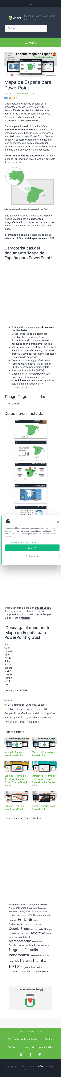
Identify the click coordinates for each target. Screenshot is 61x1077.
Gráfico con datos (31, 713)
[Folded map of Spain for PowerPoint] (30, 493)
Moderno (15, 945)
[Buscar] (51, 28)
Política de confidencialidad (22, 1039)
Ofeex (41, 1066)
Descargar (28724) (15, 690)
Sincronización (34, 971)
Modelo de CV (38, 941)
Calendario (32, 908)
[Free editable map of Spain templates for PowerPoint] (30, 450)
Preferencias (32, 556)
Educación (38, 920)
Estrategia (15, 924)
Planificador (35, 956)
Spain (36, 721)
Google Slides (43, 607)
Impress (25, 933)
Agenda (35, 904)
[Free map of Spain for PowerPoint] (30, 472)
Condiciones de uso (23, 380)
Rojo (24, 971)
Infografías (49, 713)
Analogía (43, 904)
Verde (44, 971)
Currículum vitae (15, 915)
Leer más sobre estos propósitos (22, 542)
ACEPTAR (32, 547)
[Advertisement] (33, 661)
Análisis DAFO (15, 908)
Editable (42, 704)
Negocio (16, 949)
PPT (45, 961)
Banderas (31, 704)
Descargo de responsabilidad (37, 1047)
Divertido (13, 920)
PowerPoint (44, 717)
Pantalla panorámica (15, 717)
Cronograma (24, 911)
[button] (58, 522)
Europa (28, 709)
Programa (25, 967)
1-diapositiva (14, 904)
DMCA (11, 1047)
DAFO (30, 915)
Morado (25, 945)
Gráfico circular (37, 929)
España (19, 709)
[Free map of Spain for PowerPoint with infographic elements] (30, 515)
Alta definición (16, 704)
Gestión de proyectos (33, 924)
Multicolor (35, 945)
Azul (23, 907)
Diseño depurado (42, 915)
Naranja (45, 945)
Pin (30, 717)
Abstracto (26, 904)
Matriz (26, 936)
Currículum (43, 912)
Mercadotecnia (20, 941)
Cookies (49, 1039)
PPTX (22, 721)
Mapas (12, 700)
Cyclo (25, 915)
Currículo (34, 912)
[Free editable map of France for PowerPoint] (30, 429)
